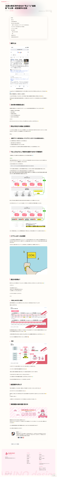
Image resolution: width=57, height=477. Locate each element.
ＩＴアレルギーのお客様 (14, 28)
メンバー (28, 459)
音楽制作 (40, 459)
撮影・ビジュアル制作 (41, 458)
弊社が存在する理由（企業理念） (15, 23)
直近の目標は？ (13, 30)
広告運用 (40, 457)
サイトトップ (28, 454)
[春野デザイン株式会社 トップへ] (5, 1)
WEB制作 (40, 454)
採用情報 (28, 460)
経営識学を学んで (13, 35)
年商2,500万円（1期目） (15, 31)
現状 (12, 33)
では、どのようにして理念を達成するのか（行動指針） (17, 26)
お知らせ (28, 462)
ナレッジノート (28, 457)
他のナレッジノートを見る (15, 444)
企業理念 (28, 458)
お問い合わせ (28, 463)
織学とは (12, 19)
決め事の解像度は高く (14, 21)
